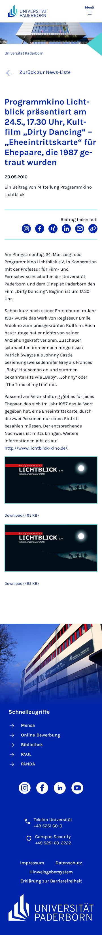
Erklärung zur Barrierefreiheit (51, 881)
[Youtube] (77, 787)
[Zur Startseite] (27, 10)
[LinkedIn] (60, 787)
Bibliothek (32, 744)
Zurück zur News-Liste (45, 72)
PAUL (26, 754)
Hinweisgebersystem (51, 872)
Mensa (28, 725)
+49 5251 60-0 (48, 825)
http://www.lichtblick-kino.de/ (36, 448)
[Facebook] (42, 787)
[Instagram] (25, 787)
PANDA (28, 764)
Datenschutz (69, 862)
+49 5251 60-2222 (53, 843)
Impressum (32, 862)
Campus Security (53, 836)
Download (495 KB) (22, 515)
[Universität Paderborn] (51, 907)
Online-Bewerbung (40, 735)
